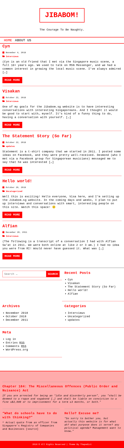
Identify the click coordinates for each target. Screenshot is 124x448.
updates (10, 146)
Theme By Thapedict (80, 444)
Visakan (11, 91)
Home (8, 40)
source (32, 429)
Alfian (9, 226)
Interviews (12, 56)
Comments (16, 346)
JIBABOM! (62, 15)
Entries (15, 342)
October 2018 (16, 316)
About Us (23, 40)
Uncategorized (14, 191)
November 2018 (17, 313)
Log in (11, 339)
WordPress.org (17, 349)
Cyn (6, 46)
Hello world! (17, 181)
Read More (12, 80)
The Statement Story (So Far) (37, 136)
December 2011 (17, 319)
